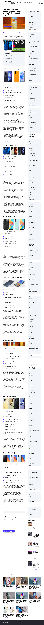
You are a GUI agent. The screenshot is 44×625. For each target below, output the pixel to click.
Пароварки (31, 332)
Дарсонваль (31, 267)
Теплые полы (31, 451)
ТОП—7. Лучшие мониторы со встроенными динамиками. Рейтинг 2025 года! (37, 554)
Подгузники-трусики (32, 187)
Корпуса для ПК (31, 232)
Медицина (30, 355)
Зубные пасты (31, 151)
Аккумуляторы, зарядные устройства (33, 89)
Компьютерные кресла (32, 165)
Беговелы (30, 143)
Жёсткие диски (31, 211)
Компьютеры (35, 1)
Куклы (30, 170)
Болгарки (30, 373)
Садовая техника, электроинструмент (32, 368)
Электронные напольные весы (34, 82)
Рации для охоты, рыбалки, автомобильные (33, 365)
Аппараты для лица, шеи (33, 264)
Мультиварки (31, 326)
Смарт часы (31, 482)
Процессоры (31, 255)
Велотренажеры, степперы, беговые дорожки (33, 18)
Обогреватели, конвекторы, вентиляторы (33, 44)
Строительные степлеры (33, 443)
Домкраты (30, 93)
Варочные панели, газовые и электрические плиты (33, 302)
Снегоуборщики (31, 434)
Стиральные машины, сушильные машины (34, 62)
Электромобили (31, 199)
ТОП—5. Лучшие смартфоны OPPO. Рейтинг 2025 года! (36, 544)
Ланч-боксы (31, 172)
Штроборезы (31, 460)
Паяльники (31, 418)
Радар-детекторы (32, 98)
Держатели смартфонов (33, 472)
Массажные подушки (32, 277)
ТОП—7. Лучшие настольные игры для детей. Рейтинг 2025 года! (37, 524)
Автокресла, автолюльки (33, 141)
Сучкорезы (31, 448)
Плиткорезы (31, 423)
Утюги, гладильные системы (33, 74)
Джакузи (30, 115)
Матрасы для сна (31, 279)
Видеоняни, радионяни (32, 148)
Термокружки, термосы (32, 68)
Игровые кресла (31, 216)
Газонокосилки (31, 380)
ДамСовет (7, 2)
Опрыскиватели (31, 415)
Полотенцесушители (32, 122)
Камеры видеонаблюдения (33, 509)
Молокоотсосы (31, 175)
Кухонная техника (32, 294)
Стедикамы (31, 484)
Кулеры (30, 234)
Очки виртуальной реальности (34, 477)
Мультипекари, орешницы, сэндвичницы (33, 328)
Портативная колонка (32, 494)
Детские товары (31, 138)
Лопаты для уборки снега (33, 406)
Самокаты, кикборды (32, 189)
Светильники (31, 127)
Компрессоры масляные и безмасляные (33, 396)
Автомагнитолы (31, 85)
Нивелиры (30, 413)
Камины (30, 117)
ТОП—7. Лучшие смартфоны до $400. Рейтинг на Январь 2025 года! (8, 615)
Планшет (30, 479)
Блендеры (30, 298)
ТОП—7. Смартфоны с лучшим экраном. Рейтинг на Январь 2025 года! (22, 615)
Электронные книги (32, 489)
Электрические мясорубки (33, 348)
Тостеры (30, 341)
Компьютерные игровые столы (34, 227)
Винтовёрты (31, 375)
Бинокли (30, 14)
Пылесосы (30, 53)
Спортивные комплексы (33, 194)
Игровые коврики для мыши (33, 214)
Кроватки (30, 168)
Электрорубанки (31, 465)
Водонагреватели (32, 34)
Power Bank (31, 470)
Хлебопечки (31, 346)
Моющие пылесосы (32, 39)
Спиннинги (31, 27)
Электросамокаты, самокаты (33, 29)
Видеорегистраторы (32, 91)
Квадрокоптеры (31, 22)
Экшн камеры (31, 516)
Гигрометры (31, 387)
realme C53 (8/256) (9, 62)
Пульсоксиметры (32, 286)
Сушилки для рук (32, 64)
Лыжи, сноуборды (32, 24)
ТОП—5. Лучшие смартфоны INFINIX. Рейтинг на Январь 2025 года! (21, 601)
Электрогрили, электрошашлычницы (32, 353)
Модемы (30, 237)
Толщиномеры (31, 103)
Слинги (30, 192)
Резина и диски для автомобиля (34, 100)
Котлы (30, 398)
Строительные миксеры (33, 441)
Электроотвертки (32, 463)
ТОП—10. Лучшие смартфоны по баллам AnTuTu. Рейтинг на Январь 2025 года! (22, 586)
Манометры (31, 408)
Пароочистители (31, 51)
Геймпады (30, 209)
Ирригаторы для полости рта (33, 272)
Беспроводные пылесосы (33, 32)
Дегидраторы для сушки (33, 307)
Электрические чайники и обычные (33, 350)
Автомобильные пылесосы (33, 87)
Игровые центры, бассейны (33, 155)
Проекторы (31, 496)
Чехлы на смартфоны (32, 487)
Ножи (30, 330)
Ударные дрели (31, 453)
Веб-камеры (31, 206)
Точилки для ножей (32, 343)
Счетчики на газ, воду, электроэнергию (32, 66)
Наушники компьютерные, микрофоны (33, 245)
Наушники (31, 475)
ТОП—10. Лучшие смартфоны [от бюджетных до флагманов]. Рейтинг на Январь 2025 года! (35, 587)
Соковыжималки (31, 338)
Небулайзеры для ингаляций (33, 180)
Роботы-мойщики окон (32, 56)
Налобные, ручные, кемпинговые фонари (34, 42)
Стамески (30, 436)
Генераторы (31, 385)
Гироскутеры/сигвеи (32, 150)
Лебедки (30, 403)
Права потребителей (32, 360)
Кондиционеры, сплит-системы (34, 36)
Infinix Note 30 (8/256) (10, 55)
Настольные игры (32, 177)
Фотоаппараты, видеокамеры (33, 511)
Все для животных (32, 134)
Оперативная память (32, 248)
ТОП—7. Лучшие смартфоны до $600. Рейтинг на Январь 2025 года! (8, 601)
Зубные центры (31, 269)
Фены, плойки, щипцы (32, 76)
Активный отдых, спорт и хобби (34, 9)
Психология (31, 362)
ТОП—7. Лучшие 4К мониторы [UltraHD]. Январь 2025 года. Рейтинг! (36, 564)
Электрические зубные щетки (34, 197)
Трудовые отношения (32, 503)
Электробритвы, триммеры (33, 291)
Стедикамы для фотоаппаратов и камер (33, 514)
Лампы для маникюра (32, 274)
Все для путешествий (32, 136)
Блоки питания (31, 204)
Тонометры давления (32, 289)
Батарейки (31, 370)
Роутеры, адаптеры (32, 257)
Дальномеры (31, 390)
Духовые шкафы (31, 309)
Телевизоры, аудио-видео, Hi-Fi (13, 2)
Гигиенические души (32, 112)
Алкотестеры (31, 262)
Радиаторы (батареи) (32, 124)
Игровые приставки (32, 153)
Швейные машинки (32, 132)
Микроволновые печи (32, 319)
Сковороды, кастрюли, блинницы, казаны (34, 336)
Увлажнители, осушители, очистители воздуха (33, 71)
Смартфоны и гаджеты (8, 26)
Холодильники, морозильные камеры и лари (33, 80)
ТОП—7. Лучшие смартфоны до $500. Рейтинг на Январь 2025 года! (34, 601)
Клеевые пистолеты (32, 392)
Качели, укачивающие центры (33, 160)
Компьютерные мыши (32, 229)
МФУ (30, 242)
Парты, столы (31, 182)
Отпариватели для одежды (33, 46)
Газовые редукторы (32, 378)
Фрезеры (30, 458)
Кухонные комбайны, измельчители (32, 316)
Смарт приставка (31, 501)
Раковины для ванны (32, 125)
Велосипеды (31, 16)
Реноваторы (31, 425)
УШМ (30, 456)
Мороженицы (31, 324)
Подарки (30, 185)
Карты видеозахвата (32, 222)
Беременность (31, 357)
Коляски (30, 163)
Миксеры (30, 321)
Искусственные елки (32, 158)
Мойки (30, 120)
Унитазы (30, 129)
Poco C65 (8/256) (9, 61)
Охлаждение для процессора (33, 250)
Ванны (30, 110)
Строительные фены (32, 446)
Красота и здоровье (32, 260)
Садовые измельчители (32, 428)
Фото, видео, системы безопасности (32, 505)
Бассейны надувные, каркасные (34, 11)
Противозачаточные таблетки (33, 284)
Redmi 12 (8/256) (9, 64)
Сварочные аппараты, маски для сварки (34, 431)
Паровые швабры (32, 48)
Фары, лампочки (31, 105)
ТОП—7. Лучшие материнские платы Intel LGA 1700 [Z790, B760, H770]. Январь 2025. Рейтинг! (36, 535)
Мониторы (31, 239)
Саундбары (31, 499)
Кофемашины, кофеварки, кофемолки (33, 313)
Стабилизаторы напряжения (33, 58)
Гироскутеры (31, 20)
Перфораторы (31, 420)
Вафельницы (31, 304)
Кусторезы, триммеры (32, 401)
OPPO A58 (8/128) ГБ (9, 58)
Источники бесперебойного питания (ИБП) (33, 220)
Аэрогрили (31, 296)
